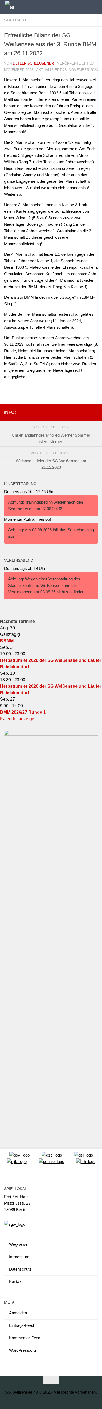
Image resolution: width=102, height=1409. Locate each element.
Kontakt (16, 1281)
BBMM (7, 641)
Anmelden (18, 1313)
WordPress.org (22, 1350)
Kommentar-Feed (24, 1337)
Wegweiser (19, 1244)
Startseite (15, 20)
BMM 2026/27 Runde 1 (23, 712)
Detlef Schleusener (33, 63)
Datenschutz (20, 1269)
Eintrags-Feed (21, 1325)
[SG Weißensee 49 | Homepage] (11, 7)
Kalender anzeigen (18, 718)
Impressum (19, 1256)
